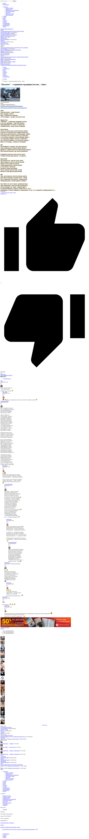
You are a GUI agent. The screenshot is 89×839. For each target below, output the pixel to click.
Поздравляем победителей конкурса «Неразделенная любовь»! (14, 56)
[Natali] (3, 719)
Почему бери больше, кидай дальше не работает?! (12, 764)
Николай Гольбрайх (5, 39)
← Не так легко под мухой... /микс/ (8, 192)
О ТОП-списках (44, 725)
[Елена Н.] (3, 688)
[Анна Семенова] (3, 644)
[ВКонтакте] (1, 376)
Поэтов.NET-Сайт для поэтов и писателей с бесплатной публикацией (19, 829)
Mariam (2, 37)
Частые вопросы (4, 28)
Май (1, 380)
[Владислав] (3, 715)
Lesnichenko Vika (4, 750)
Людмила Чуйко (4, 747)
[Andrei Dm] (3, 675)
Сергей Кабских (4, 48)
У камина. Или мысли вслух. (19, 736)
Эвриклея (3, 737)
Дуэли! (2, 628)
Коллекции (10, 28)
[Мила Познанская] (3, 662)
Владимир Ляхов (4, 743)
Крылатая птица (4, 42)
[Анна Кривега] (3, 670)
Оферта (2, 825)
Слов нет (3, 732)
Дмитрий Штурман (5, 757)
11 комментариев (7, 378)
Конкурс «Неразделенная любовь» (8, 59)
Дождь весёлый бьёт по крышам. (8, 33)
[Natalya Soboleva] (3, 640)
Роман (2, 765)
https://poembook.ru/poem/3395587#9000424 (12, 106)
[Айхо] (3, 684)
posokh (2, 733)
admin (2, 58)
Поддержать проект (5, 627)
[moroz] (3, 706)
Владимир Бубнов (5, 736)
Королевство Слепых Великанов (8, 35)
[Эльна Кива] (3, 666)
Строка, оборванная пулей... (7, 735)
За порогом (3, 756)
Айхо (2, 53)
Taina (2, 44)
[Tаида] (3, 653)
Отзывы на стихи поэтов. (13, 739)
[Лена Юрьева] (3, 679)
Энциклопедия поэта (21, 65)
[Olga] (3, 697)
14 (15, 39)
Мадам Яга (3, 374)
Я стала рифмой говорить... (7, 375)
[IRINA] (3, 701)
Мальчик (2, 40)
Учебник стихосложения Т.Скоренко (9, 65)
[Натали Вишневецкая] (3, 692)
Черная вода (3, 761)
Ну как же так (12, 747)
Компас (2, 758)
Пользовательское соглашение (7, 822)
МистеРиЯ (4, 596)
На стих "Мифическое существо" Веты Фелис (11, 49)
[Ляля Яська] (3, 648)
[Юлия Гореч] (3, 723)
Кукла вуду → (4, 193)
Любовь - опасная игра (15, 750)
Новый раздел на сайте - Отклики (8, 61)
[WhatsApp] (4, 376)
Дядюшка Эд (3, 41)
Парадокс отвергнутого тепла (7, 52)
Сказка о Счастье (4, 729)
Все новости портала (5, 63)
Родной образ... (4, 38)
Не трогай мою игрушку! (6, 727)
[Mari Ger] (3, 657)
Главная (5, 78)
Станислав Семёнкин (5, 34)
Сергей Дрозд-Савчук (5, 32)
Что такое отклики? (5, 54)
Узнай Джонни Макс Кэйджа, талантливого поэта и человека (14, 47)
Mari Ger (2, 730)
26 (10, 58)
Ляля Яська (6, 562)
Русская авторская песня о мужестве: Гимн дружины (12, 31)
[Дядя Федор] (3, 710)
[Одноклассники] (2, 376)
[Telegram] (5, 376)
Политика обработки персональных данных (10, 827)
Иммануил (3, 51)
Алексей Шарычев (5, 401)
